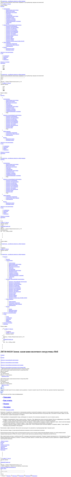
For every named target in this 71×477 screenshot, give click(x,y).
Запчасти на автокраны (11, 26)
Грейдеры (8, 13)
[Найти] (2, 79)
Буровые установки (10, 18)
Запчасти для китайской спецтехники (12, 25)
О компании (6, 55)
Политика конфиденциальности (8, 467)
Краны (5, 47)
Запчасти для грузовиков (12, 32)
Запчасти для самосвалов (12, 34)
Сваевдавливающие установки (13, 21)
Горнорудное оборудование (12, 44)
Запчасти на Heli (10, 409)
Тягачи (7, 23)
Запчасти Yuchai (10, 39)
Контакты (3, 63)
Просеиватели (9, 46)
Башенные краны (10, 48)
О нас (2, 53)
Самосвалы (8, 22)
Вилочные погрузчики (11, 12)
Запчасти (3, 447)
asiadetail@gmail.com (5, 226)
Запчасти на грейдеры (11, 28)
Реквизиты (5, 59)
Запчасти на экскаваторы (12, 31)
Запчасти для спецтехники (7, 52)
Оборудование (6, 42)
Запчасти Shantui (10, 38)
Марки (5, 58)
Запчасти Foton (9, 36)
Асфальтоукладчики (11, 20)
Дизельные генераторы (11, 43)
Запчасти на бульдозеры (11, 30)
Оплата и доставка (5, 61)
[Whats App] (3, 69)
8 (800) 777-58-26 (7, 3)
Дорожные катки (10, 17)
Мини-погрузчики (10, 11)
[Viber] (3, 66)
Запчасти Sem (9, 37)
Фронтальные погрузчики (12, 10)
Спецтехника (6, 8)
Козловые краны (10, 49)
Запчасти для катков (11, 33)
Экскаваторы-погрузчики (12, 16)
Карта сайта (3, 468)
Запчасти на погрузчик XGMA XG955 (15, 41)
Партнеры (5, 57)
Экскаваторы (9, 15)
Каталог (2, 6)
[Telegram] (3, 65)
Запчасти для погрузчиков (12, 27)
